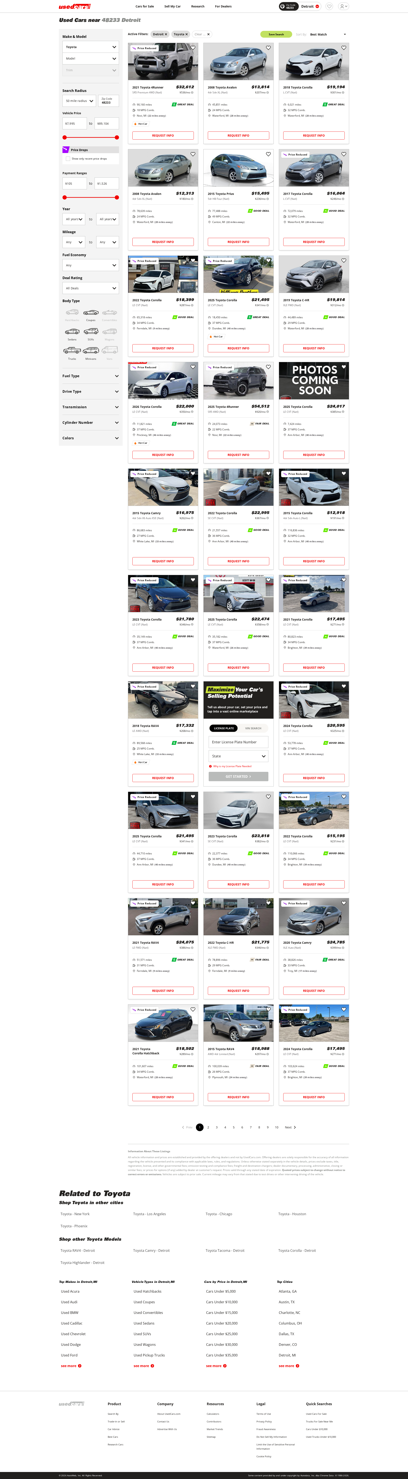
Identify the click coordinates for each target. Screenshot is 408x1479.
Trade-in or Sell (116, 1421)
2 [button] (208, 1127)
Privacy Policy (264, 1421)
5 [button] (234, 1127)
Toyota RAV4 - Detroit (78, 1250)
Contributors (214, 1421)
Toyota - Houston (292, 1214)
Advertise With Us (167, 1429)
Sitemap (211, 1436)
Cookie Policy (263, 1456)
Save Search (276, 34)
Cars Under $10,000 (316, 1429)
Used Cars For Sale (316, 1413)
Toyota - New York (75, 1214)
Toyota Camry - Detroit (151, 1250)
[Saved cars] (329, 6)
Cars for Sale (145, 6)
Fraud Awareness (266, 1429)
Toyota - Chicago (219, 1214)
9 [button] (268, 1127)
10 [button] (276, 1127)
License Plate (224, 728)
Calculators (213, 1413)
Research (197, 6)
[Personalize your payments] (192, 92)
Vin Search (253, 728)
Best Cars (113, 1436)
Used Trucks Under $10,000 (321, 1436)
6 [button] (242, 1127)
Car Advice (113, 1429)
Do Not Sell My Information (271, 1436)
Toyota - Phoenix (74, 1226)
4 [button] (225, 1127)
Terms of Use (263, 1413)
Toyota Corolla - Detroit (297, 1250)
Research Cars (115, 1444)
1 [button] (200, 1127)
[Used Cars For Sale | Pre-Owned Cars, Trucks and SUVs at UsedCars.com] (75, 6)
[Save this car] (193, 48)
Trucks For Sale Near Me (319, 1421)
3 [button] (217, 1127)
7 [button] (251, 1127)
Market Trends (215, 1429)
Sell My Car (172, 6)
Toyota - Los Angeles (149, 1214)
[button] (290, 1130)
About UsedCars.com (168, 1413)
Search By (113, 1413)
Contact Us (163, 1421)
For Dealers (223, 6)
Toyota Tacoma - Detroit (225, 1250)
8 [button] (259, 1127)
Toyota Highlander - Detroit (83, 1262)
